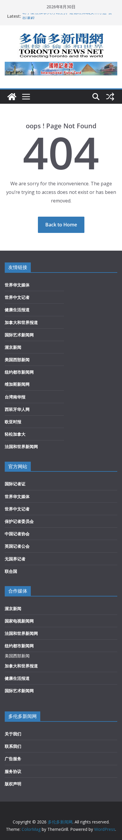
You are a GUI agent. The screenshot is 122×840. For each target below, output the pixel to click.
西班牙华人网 (17, 409)
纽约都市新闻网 (19, 372)
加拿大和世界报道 (21, 322)
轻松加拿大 (15, 434)
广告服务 (13, 758)
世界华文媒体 (17, 285)
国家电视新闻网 (19, 621)
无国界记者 (15, 559)
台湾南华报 (15, 397)
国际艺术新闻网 (19, 335)
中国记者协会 (17, 533)
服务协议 (13, 771)
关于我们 (13, 734)
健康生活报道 (17, 309)
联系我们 (13, 746)
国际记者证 (15, 484)
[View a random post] (110, 97)
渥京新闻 (13, 347)
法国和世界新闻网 (21, 446)
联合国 (11, 571)
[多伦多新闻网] (12, 97)
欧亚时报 (13, 421)
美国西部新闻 (17, 359)
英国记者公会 (17, 546)
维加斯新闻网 (17, 384)
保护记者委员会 (19, 521)
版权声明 (13, 784)
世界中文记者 (17, 297)
